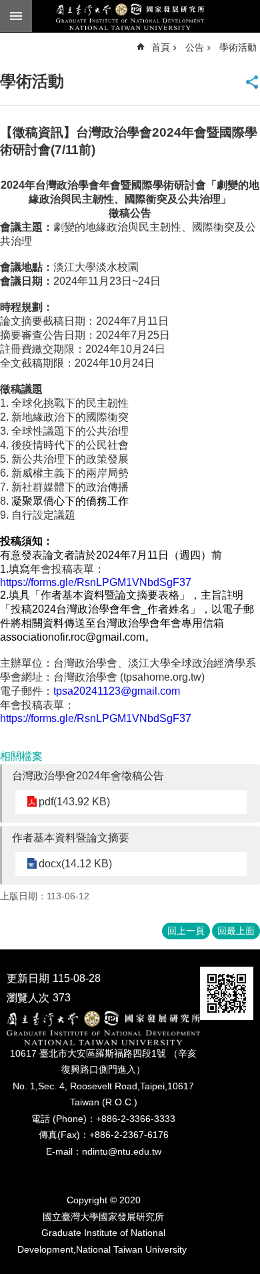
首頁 (160, 47)
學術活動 (238, 47)
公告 (194, 47)
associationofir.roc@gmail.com (72, 637)
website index (16, 16)
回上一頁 (186, 930)
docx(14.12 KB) (75, 863)
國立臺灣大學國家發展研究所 (130, 17)
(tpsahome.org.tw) (129, 677)
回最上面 (236, 930)
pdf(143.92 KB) (74, 801)
